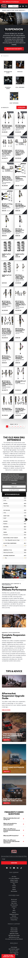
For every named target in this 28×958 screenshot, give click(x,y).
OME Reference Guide (14, 937)
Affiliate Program (14, 880)
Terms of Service (14, 917)
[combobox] (12, 6)
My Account (14, 899)
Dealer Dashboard (14, 952)
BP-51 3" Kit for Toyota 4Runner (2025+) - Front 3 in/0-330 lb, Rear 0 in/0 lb (7, 383)
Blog (14, 883)
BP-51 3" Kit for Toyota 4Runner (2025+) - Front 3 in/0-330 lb (6, 303)
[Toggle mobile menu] (26, 6)
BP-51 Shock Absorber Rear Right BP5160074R (20, 205)
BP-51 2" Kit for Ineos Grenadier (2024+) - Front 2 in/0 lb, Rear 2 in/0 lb (7, 179)
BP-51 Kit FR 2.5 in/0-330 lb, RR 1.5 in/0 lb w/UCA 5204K (20, 410)
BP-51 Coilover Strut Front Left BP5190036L (6, 357)
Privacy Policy (14, 919)
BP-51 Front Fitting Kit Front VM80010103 (7, 205)
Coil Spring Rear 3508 (6, 254)
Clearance (14, 906)
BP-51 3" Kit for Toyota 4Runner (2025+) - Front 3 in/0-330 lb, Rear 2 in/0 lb (20, 304)
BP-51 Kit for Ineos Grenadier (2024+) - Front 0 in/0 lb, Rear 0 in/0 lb (7, 152)
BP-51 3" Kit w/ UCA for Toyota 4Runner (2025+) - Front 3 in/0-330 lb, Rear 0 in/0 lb (7, 331)
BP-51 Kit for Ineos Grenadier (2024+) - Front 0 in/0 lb (20, 126)
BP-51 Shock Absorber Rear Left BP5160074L (6, 230)
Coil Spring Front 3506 (6, 275)
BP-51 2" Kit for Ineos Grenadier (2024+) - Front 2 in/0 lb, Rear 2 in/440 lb (20, 153)
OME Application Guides (14, 935)
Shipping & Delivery (14, 914)
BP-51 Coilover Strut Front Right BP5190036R (20, 329)
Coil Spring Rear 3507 (19, 254)
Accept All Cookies (14, 490)
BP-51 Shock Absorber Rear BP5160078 (19, 357)
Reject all (14, 486)
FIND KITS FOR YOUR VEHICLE (14, 48)
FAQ (14, 908)
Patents (14, 889)
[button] (26, 519)
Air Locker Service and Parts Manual (14, 939)
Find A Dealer (14, 947)
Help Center (14, 903)
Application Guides (14, 933)
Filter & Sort (21, 107)
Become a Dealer (14, 950)
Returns (14, 912)
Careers (14, 885)
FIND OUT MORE (6, 709)
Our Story (14, 876)
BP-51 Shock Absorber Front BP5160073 (19, 230)
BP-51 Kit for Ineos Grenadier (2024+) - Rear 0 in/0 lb (7, 126)
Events (14, 887)
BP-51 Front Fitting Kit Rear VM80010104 (20, 177)
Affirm (14, 910)
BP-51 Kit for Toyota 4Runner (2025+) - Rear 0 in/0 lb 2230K (19, 276)
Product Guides (14, 931)
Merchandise (14, 891)
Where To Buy (14, 928)
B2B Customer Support (14, 949)
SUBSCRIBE (14, 863)
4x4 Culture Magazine (14, 878)
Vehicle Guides (14, 929)
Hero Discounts (14, 905)
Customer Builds (14, 882)
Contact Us (14, 901)
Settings (14, 483)
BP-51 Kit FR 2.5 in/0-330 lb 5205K (7, 409)
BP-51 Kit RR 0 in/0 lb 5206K (20, 381)
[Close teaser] (15, 954)
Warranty (14, 916)
